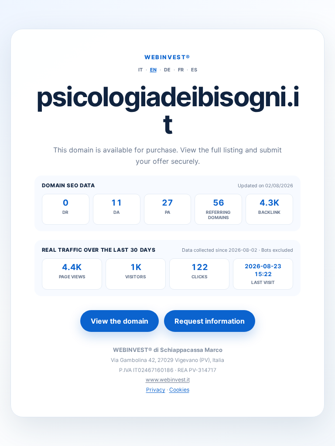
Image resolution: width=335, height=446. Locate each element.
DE (167, 70)
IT (140, 70)
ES (194, 70)
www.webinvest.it (168, 379)
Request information (209, 321)
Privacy (155, 389)
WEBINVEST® (167, 57)
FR (181, 70)
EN (153, 70)
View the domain (119, 321)
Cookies (179, 389)
